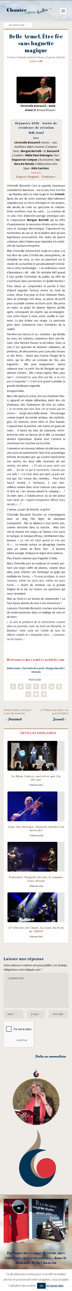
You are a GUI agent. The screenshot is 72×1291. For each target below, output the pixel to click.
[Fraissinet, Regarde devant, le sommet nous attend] (36, 857)
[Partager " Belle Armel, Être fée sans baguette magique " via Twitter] (21, 686)
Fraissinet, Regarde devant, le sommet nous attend (36, 878)
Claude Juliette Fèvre (31, 57)
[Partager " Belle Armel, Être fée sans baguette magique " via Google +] (28, 686)
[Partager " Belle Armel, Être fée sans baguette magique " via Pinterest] (44, 686)
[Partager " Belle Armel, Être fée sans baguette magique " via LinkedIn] (51, 686)
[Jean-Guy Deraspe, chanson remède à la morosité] (36, 806)
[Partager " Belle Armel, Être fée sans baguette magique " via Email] (36, 694)
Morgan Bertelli (55, 668)
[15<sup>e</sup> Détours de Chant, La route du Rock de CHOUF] (36, 907)
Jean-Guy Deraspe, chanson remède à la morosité (36, 828)
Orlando (36, 672)
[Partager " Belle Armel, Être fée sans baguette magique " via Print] (44, 694)
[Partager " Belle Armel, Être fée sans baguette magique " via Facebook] (13, 686)
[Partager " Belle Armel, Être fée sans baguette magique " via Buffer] (59, 686)
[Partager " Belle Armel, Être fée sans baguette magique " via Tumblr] (36, 686)
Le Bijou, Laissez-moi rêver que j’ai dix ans (36, 777)
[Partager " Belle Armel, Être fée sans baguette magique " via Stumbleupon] (28, 694)
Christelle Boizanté (33, 668)
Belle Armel (13, 668)
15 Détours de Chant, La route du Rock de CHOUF (36, 929)
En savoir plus (55, 1285)
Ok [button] (41, 1285)
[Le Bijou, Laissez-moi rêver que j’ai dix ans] (36, 756)
